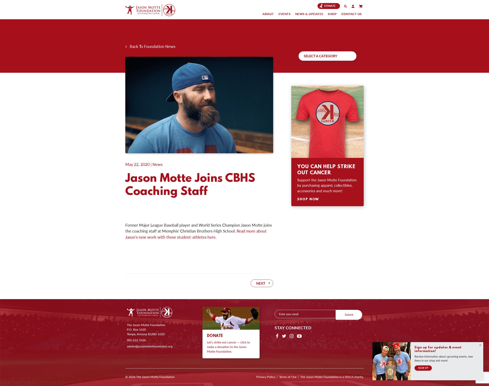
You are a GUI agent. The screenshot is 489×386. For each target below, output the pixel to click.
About (268, 14)
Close (480, 345)
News (157, 164)
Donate (330, 6)
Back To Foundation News (151, 46)
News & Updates (309, 14)
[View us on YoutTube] (299, 336)
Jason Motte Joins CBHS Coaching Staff (190, 185)
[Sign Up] (391, 361)
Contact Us (351, 14)
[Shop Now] (327, 122)
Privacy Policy (265, 377)
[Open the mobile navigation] (361, 6)
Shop (332, 14)
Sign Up (423, 368)
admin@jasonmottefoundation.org (149, 346)
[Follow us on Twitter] (284, 336)
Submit (349, 315)
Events (285, 14)
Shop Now (308, 199)
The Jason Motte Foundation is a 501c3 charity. (332, 377)
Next (261, 283)
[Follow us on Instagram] (292, 336)
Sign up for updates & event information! (438, 349)
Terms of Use (287, 377)
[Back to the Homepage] (154, 9)
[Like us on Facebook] (277, 336)
